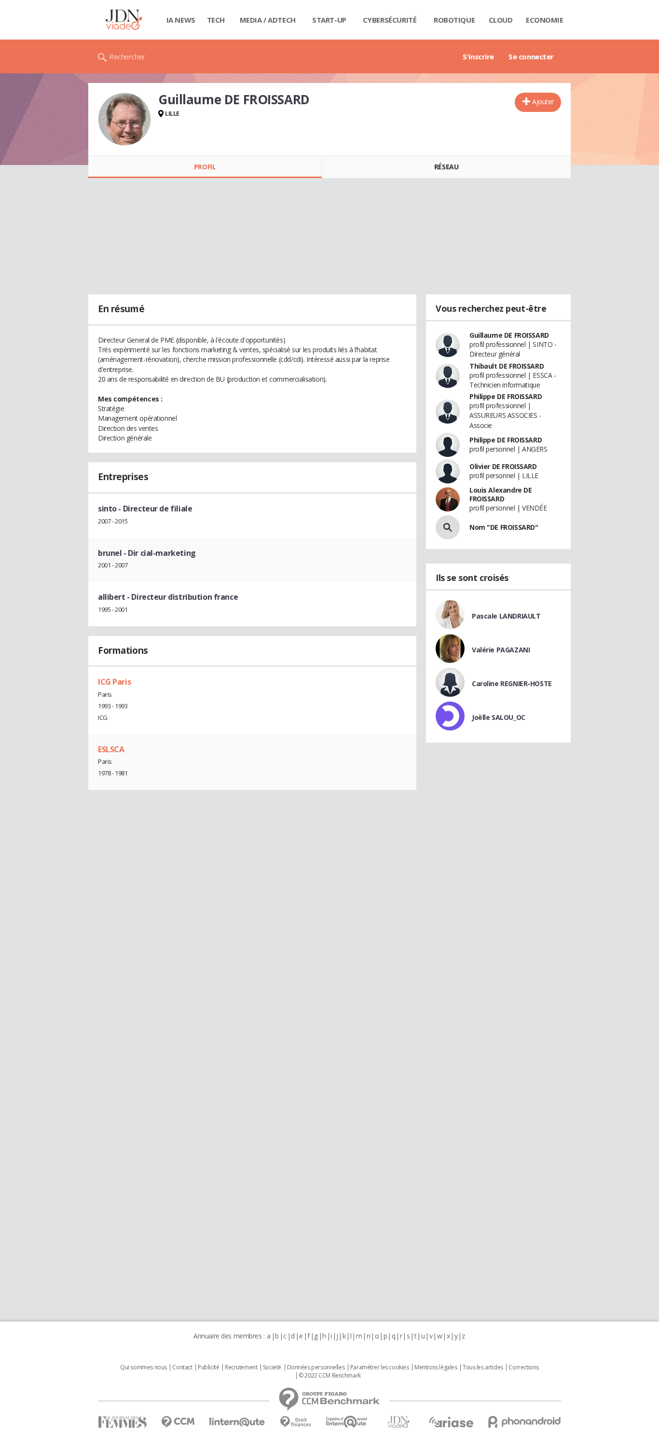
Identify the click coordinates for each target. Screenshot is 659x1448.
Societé (272, 1367)
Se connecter (531, 56)
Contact (182, 1367)
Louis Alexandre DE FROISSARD (500, 494)
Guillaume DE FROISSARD (509, 335)
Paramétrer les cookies (379, 1367)
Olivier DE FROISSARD (503, 466)
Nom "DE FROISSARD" (503, 527)
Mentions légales (435, 1367)
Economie (544, 20)
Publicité (208, 1367)
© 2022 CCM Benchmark (330, 1375)
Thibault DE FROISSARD (506, 366)
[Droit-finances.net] (295, 1422)
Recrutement (241, 1367)
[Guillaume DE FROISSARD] (124, 119)
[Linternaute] (237, 1422)
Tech (216, 20)
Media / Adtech (268, 20)
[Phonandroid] (524, 1422)
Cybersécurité (390, 20)
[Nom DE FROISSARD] (448, 527)
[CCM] (177, 1422)
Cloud (501, 20)
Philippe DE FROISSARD (505, 396)
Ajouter (543, 101)
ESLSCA (111, 749)
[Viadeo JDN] (398, 1422)
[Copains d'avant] (347, 1422)
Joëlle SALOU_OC (498, 717)
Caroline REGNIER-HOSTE (512, 683)
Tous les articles (483, 1367)
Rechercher (127, 56)
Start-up (329, 20)
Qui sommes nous (143, 1367)
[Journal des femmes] (122, 1422)
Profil (205, 166)
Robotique (454, 20)
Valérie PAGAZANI (501, 649)
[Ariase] (451, 1422)
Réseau (446, 166)
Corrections (523, 1367)
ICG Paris (114, 681)
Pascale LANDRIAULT (506, 616)
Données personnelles (316, 1367)
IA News (180, 20)
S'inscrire (478, 56)
